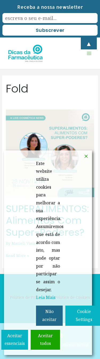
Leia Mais (45, 297)
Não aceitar (49, 315)
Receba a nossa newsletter (50, 7)
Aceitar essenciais (15, 340)
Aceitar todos (45, 340)
